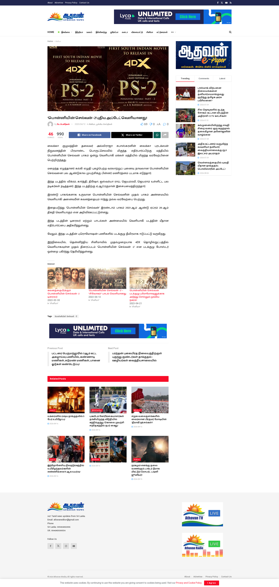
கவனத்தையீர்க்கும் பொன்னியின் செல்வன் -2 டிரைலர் (63, 294)
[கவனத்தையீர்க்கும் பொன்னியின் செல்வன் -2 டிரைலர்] (66, 278)
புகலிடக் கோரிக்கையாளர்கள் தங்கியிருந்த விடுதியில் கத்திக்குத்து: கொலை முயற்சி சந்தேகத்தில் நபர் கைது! (106, 421)
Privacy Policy (71, 3)
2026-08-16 (53, 424)
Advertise (59, 3)
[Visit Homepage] (66, 16)
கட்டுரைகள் (162, 32)
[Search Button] (230, 32)
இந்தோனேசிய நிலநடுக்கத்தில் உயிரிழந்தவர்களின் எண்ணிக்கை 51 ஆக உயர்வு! (65, 469)
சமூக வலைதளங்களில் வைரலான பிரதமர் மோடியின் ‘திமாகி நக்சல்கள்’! (149, 419)
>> (172, 32)
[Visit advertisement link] (173, 17)
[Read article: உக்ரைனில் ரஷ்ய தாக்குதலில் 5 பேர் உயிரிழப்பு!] (66, 400)
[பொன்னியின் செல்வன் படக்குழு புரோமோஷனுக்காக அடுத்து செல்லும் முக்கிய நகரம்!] (148, 278)
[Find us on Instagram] (66, 546)
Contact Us (84, 3)
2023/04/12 (80, 124)
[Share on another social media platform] (165, 135)
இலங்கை (65, 32)
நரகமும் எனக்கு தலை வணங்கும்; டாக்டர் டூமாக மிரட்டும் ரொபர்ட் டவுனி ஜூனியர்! (145, 470)
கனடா (125, 32)
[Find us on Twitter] (222, 3)
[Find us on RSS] (231, 3)
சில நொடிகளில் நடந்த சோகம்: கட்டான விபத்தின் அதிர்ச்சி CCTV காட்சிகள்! (213, 113)
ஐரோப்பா (114, 32)
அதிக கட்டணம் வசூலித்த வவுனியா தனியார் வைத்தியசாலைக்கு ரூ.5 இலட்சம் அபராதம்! (213, 148)
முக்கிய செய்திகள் (104, 124)
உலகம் (89, 32)
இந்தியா (79, 32)
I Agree (211, 583)
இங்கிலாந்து (101, 32)
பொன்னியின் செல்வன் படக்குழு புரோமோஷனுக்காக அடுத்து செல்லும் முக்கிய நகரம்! (146, 295)
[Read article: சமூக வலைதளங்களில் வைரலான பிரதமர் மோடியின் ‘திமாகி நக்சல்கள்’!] (150, 400)
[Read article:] (108, 449)
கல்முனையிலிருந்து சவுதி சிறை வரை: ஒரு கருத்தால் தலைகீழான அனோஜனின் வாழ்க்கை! (214, 130)
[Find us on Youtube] (226, 3)
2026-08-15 (137, 479)
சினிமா (149, 32)
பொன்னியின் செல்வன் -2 (66, 316)
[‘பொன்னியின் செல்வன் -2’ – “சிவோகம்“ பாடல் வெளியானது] (107, 278)
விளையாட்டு (137, 32)
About (50, 3)
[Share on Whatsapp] (157, 135)
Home (50, 41)
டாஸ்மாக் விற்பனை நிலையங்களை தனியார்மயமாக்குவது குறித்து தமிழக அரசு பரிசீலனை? (211, 94)
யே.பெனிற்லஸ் (63, 124)
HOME (50, 32)
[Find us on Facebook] (217, 3)
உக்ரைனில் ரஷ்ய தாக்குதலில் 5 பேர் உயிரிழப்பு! (65, 418)
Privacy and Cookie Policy (189, 583)
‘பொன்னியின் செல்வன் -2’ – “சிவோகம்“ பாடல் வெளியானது (107, 292)
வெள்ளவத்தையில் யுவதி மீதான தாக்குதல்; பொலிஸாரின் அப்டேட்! (213, 166)
